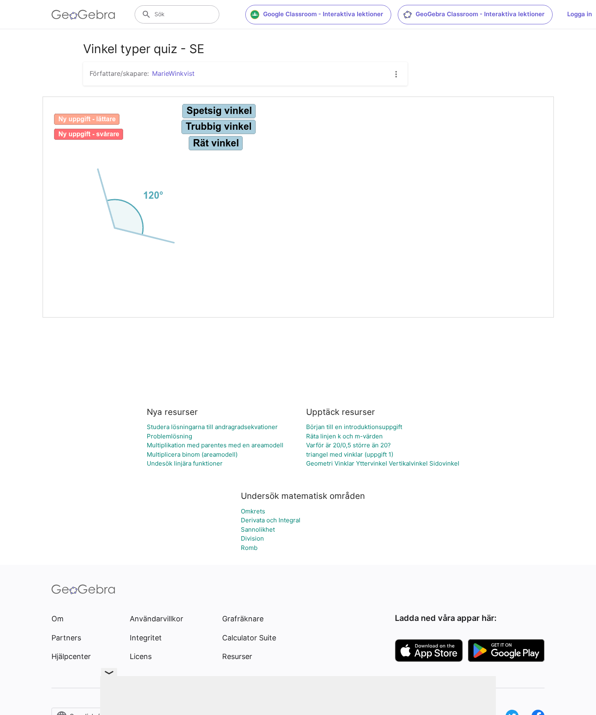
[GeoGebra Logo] (83, 14)
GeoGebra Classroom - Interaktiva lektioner (480, 14)
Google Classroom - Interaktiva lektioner (323, 14)
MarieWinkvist (173, 73)
